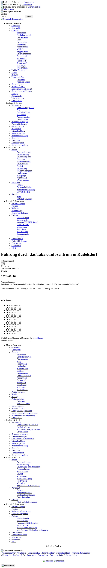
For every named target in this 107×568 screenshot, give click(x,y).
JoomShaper (38, 338)
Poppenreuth (22, 56)
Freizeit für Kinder (19, 241)
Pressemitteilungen (19, 124)
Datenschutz (27, 4)
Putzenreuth (21, 58)
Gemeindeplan (17, 84)
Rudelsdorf (21, 61)
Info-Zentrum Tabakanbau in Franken (23, 234)
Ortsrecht (15, 138)
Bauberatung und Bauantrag (24, 158)
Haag (19, 40)
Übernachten (16, 243)
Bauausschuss (22, 164)
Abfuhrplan (21, 553)
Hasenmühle (22, 42)
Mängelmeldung (18, 131)
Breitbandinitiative (24, 187)
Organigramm (22, 119)
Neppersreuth (22, 51)
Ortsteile (14, 30)
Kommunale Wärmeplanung (17, 97)
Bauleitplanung (23, 154)
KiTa (23, 555)
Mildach (20, 49)
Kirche (14, 72)
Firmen (20, 185)
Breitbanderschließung (26, 189)
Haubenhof (21, 44)
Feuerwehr (6, 555)
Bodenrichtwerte (23, 161)
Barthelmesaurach (24, 35)
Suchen (4, 14)
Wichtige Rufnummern (81, 553)
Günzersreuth (22, 37)
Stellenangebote (18, 133)
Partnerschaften (17, 77)
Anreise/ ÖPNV (18, 86)
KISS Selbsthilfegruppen (24, 197)
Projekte (14, 215)
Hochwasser (22, 173)
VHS (13, 248)
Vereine (14, 206)
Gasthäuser (16, 246)
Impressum (29, 2)
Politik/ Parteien (18, 70)
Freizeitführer (17, 239)
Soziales (14, 194)
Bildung (14, 75)
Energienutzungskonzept (21, 89)
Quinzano (21, 79)
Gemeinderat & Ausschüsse (17, 127)
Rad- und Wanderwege (16, 209)
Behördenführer (23, 112)
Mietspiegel (21, 175)
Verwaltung (16, 105)
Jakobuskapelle (23, 217)
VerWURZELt (23, 224)
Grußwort (15, 26)
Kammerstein (22, 47)
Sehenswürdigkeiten (19, 213)
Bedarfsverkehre (70, 555)
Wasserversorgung (24, 171)
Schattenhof (21, 63)
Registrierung (7, 261)
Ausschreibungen (24, 152)
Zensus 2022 (16, 100)
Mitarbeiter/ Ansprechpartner (23, 115)
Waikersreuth (22, 68)
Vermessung (22, 168)
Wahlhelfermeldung (19, 136)
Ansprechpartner (9, 553)
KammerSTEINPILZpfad (27, 222)
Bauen (14, 150)
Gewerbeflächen (23, 192)
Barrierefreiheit (34, 7)
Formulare (15, 140)
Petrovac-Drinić (23, 82)
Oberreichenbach (24, 54)
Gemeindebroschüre (19, 145)
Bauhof (20, 166)
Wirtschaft (15, 182)
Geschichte (16, 28)
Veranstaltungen (18, 203)
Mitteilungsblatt (17, 143)
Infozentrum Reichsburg (22, 228)
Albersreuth (21, 33)
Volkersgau (21, 65)
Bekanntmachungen (19, 122)
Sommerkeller (22, 220)
